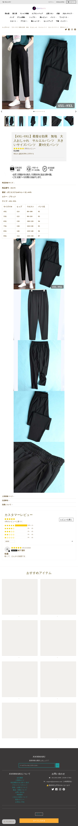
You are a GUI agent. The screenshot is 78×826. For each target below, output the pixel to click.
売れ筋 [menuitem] (7, 13)
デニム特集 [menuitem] (21, 17)
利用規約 (20, 794)
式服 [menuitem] (58, 13)
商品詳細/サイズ (7, 183)
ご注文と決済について (19, 797)
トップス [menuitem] (32, 17)
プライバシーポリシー (19, 785)
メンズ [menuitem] (12, 17)
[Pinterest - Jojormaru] (75, 29)
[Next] (76, 111)
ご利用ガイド (19, 780)
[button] (19, 149)
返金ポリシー (19, 799)
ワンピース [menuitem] (63, 17)
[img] (16, 548)
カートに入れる (39, 821)
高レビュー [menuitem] (43, 17)
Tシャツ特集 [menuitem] (24, 13)
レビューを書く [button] (66, 520)
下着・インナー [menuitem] (61, 21)
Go (57, 765)
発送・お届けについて (19, 787)
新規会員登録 (60, 2)
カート (72, 2)
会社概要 (20, 778)
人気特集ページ (7, 496)
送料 (20, 154)
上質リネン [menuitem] (50, 13)
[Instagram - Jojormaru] (72, 29)
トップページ (5, 27)
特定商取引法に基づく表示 (20, 782)
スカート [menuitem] (13, 21)
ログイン (51, 2)
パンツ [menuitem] (52, 17)
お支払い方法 (19, 802)
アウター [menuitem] (24, 21)
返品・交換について (20, 790)
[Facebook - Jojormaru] (69, 29)
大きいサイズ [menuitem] (67, 13)
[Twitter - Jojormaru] (66, 29)
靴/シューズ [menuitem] (35, 21)
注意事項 (5, 500)
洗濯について (6, 504)
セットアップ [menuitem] (48, 21)
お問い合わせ (19, 792)
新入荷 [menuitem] (14, 13)
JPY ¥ (38, 814)
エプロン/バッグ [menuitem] (37, 13)
